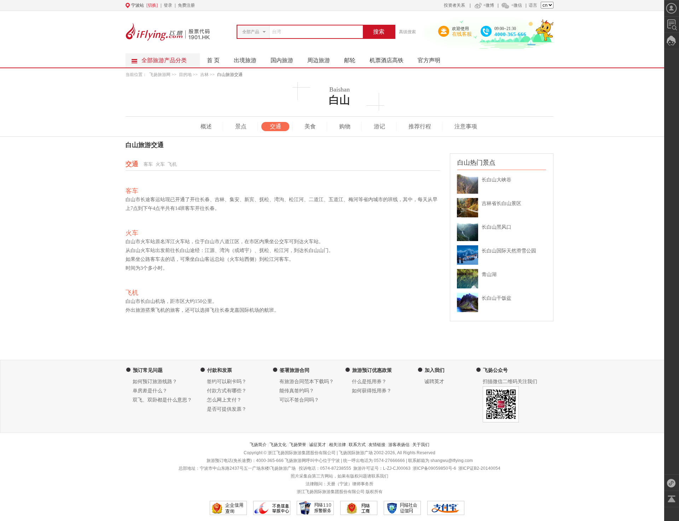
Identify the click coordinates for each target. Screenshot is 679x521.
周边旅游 (318, 60)
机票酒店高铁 (387, 60)
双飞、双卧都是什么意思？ (162, 400)
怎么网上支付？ (224, 400)
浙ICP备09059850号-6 (434, 468)
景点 (240, 126)
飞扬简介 (258, 444)
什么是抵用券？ (369, 381)
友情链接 (376, 444)
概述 (206, 126)
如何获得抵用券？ (371, 390)
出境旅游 (245, 60)
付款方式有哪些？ (226, 390)
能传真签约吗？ (296, 390)
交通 (275, 126)
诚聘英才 (434, 381)
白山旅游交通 (230, 74)
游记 (379, 126)
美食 (310, 126)
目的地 (186, 74)
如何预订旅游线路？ (155, 381)
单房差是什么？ (150, 390)
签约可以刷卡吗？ (226, 381)
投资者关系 (454, 5)
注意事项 (465, 126)
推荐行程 (419, 126)
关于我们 (420, 444)
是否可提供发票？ (226, 409)
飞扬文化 (277, 444)
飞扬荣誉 (297, 444)
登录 (168, 5)
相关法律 (337, 444)
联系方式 (357, 444)
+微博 (488, 5)
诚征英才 (317, 444)
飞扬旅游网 (159, 74)
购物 (344, 126)
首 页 (213, 60)
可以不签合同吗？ (299, 400)
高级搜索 (407, 31)
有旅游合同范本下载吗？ (306, 381)
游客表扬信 (399, 444)
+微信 (516, 5)
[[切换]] (322, 5)
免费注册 (186, 5)
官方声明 (429, 60)
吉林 (204, 74)
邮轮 (349, 60)
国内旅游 (282, 60)
